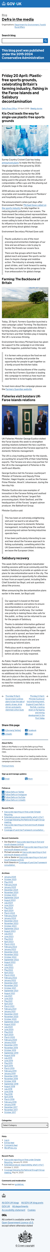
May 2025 (8, 882)
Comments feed (10, 1145)
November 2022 (11, 954)
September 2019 (11, 1053)
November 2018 (11, 1078)
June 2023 (8, 936)
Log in (6, 1140)
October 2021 (10, 988)
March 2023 (9, 944)
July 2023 (8, 934)
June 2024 (8, 905)
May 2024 (8, 908)
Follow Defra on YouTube (15, 797)
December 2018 (11, 1076)
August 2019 (9, 1055)
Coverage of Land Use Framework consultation (24, 830)
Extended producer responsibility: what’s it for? (23, 817)
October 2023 (10, 926)
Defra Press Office (9, 108)
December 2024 (11, 890)
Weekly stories (36, 108)
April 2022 (8, 972)
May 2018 (8, 1094)
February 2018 (10, 1102)
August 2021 (9, 993)
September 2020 (11, 1022)
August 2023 (10, 931)
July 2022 (8, 965)
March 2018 (9, 1099)
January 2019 (10, 1073)
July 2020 (8, 1027)
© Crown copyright (25, 1245)
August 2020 (10, 1024)
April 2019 (8, 1066)
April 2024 (8, 910)
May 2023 (8, 939)
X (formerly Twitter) (13, 730)
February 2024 (10, 915)
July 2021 (8, 996)
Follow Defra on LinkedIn (15, 800)
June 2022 (8, 967)
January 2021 (10, 1011)
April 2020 (8, 1034)
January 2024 (10, 918)
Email (30, 734)
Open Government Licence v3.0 (17, 1222)
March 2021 (9, 1006)
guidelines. (19, 1184)
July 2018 (8, 1089)
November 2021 (11, 985)
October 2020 (10, 1019)
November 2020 (11, 1016)
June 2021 (8, 998)
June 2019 (8, 1060)
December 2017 (10, 1107)
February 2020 (10, 1040)
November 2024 (11, 892)
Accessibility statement (13, 1210)
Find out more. (8, 766)
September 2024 (11, 897)
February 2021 (10, 1009)
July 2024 (8, 903)
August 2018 (9, 1086)
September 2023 (11, 928)
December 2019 (11, 1045)
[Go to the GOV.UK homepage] (11, 3)
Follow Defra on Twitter (14, 792)
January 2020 (10, 1042)
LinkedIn (8, 734)
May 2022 (8, 970)
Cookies (32, 1210)
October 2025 (10, 879)
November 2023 (11, 923)
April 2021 (8, 1003)
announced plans (10, 162)
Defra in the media (18, 19)
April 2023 (8, 941)
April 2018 (8, 1097)
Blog (4, 15)
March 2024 (9, 913)
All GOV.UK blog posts (32, 1202)
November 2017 (11, 1110)
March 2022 (9, 975)
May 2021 (8, 1001)
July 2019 (8, 1058)
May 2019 (8, 1063)
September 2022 (11, 959)
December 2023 (11, 921)
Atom (30, 779)
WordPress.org (10, 1148)
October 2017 (10, 1112)
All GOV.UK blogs (10, 1202)
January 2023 (10, 949)
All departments (20, 1206)
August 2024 (10, 900)
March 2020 (9, 1037)
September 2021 (11, 990)
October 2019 (10, 1050)
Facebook (32, 730)
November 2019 (11, 1047)
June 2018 (8, 1091)
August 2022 (10, 962)
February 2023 (10, 947)
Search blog (9, 35)
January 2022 (10, 980)
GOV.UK (6, 1206)
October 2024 (10, 895)
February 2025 (10, 885)
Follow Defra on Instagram (16, 794)
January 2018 (10, 1104)
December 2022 (11, 952)
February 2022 (10, 978)
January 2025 (10, 887)
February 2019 (10, 1071)
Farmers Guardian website (19, 389)
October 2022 (10, 957)
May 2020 (8, 1032)
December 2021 (11, 983)
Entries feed (9, 1143)
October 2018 (10, 1081)
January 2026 (10, 877)
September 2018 (11, 1084)
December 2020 (11, 1014)
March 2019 (9, 1068)
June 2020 (8, 1029)
